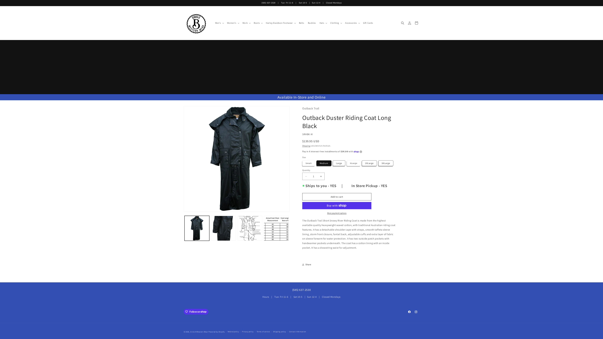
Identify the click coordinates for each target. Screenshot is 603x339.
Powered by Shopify (217, 332)
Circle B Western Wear (199, 332)
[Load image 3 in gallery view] (249, 228)
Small (310, 164)
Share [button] (308, 264)
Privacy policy (248, 332)
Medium (324, 163)
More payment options (337, 213)
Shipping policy (279, 332)
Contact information (297, 332)
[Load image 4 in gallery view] (276, 228)
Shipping (306, 146)
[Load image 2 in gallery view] (223, 228)
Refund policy (233, 332)
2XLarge (369, 163)
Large (339, 163)
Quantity (306, 170)
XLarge (355, 164)
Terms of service (263, 332)
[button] (219, 23)
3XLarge (386, 163)
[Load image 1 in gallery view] (197, 228)
